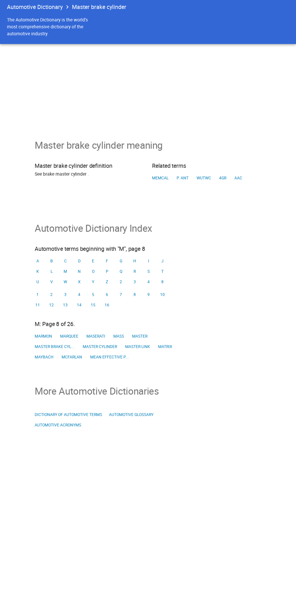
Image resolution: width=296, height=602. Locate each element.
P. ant (182, 178)
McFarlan (72, 357)
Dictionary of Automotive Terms (68, 414)
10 (162, 294)
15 (93, 305)
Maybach (44, 357)
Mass (118, 336)
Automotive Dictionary (35, 7)
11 (37, 305)
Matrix (165, 346)
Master (139, 336)
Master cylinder (100, 346)
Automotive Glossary (131, 414)
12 (51, 305)
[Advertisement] (148, 87)
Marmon (43, 336)
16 (107, 305)
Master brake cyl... (55, 346)
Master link (137, 346)
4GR (222, 178)
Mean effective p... (109, 357)
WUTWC (204, 178)
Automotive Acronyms (58, 425)
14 (79, 305)
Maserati (95, 336)
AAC (238, 178)
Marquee (69, 336)
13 (65, 305)
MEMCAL (160, 178)
